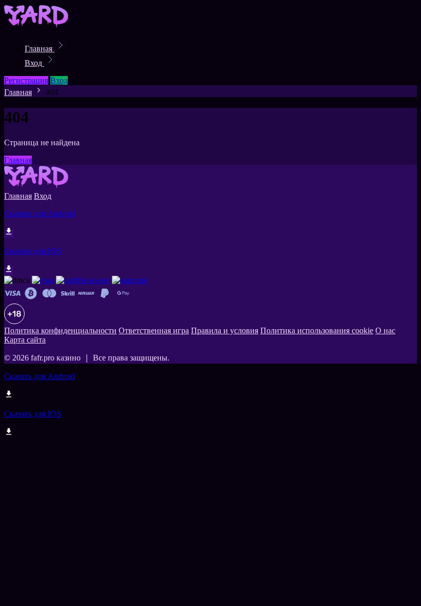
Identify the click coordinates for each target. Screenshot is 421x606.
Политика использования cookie (316, 330)
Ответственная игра (154, 330)
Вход (34, 63)
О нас (385, 330)
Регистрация (26, 80)
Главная (39, 48)
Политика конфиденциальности (60, 330)
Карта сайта (25, 339)
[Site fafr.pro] (39, 26)
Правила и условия (224, 330)
